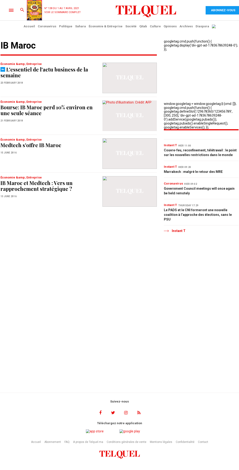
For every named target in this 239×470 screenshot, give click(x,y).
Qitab (143, 26)
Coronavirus (47, 26)
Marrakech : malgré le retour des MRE (193, 172)
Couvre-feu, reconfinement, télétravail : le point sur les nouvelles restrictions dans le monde (200, 152)
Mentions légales (161, 442)
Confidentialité (185, 442)
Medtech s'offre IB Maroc (30, 145)
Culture (155, 26)
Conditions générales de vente (126, 442)
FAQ (67, 442)
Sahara (80, 26)
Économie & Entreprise (106, 26)
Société (131, 26)
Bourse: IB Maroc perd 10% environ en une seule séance (46, 110)
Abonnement (52, 442)
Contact (203, 442)
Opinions (170, 26)
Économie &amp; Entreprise (21, 64)
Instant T (170, 145)
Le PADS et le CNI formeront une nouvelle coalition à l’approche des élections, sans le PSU (198, 214)
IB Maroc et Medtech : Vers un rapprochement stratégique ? (36, 185)
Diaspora (202, 26)
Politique (65, 26)
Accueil (29, 26)
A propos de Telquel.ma (88, 442)
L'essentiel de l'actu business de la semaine (44, 72)
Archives (186, 26)
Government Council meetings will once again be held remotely (199, 191)
